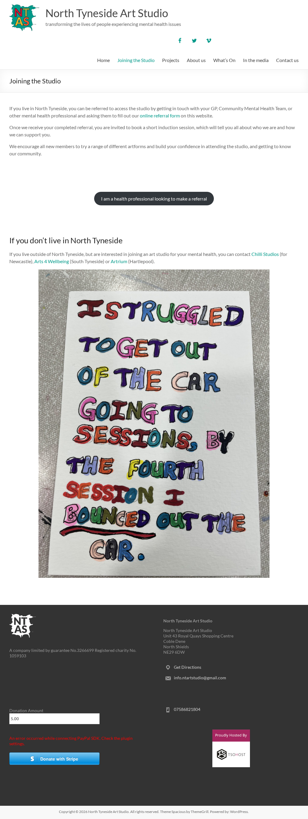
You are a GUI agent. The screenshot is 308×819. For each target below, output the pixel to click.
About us (196, 60)
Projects (170, 60)
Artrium (119, 261)
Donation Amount (26, 710)
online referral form (160, 115)
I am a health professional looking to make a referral (154, 198)
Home (103, 60)
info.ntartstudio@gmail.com (200, 677)
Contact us (287, 60)
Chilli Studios (265, 254)
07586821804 (187, 709)
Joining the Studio (136, 60)
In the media (256, 60)
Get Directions (187, 667)
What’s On (224, 60)
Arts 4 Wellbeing (51, 261)
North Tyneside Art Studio (106, 13)
